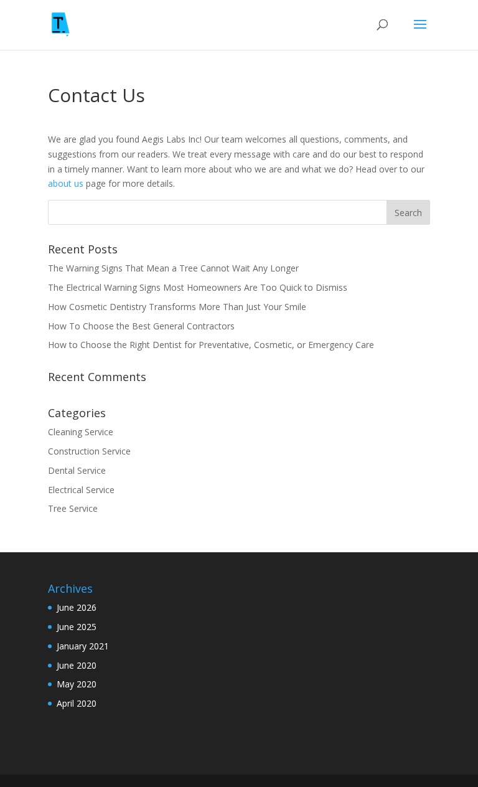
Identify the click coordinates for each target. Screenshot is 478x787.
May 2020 (76, 684)
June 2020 (76, 665)
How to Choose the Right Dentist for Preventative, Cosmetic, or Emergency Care (212, 345)
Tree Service (73, 508)
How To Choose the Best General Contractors (142, 326)
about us (65, 183)
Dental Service (77, 470)
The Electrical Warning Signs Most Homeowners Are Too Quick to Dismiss (197, 287)
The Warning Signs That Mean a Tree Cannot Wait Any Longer (173, 268)
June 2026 (76, 607)
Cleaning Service (80, 432)
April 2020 (76, 703)
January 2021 (83, 646)
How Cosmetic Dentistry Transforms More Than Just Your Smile (177, 307)
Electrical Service (81, 490)
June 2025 (76, 627)
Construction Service (89, 451)
